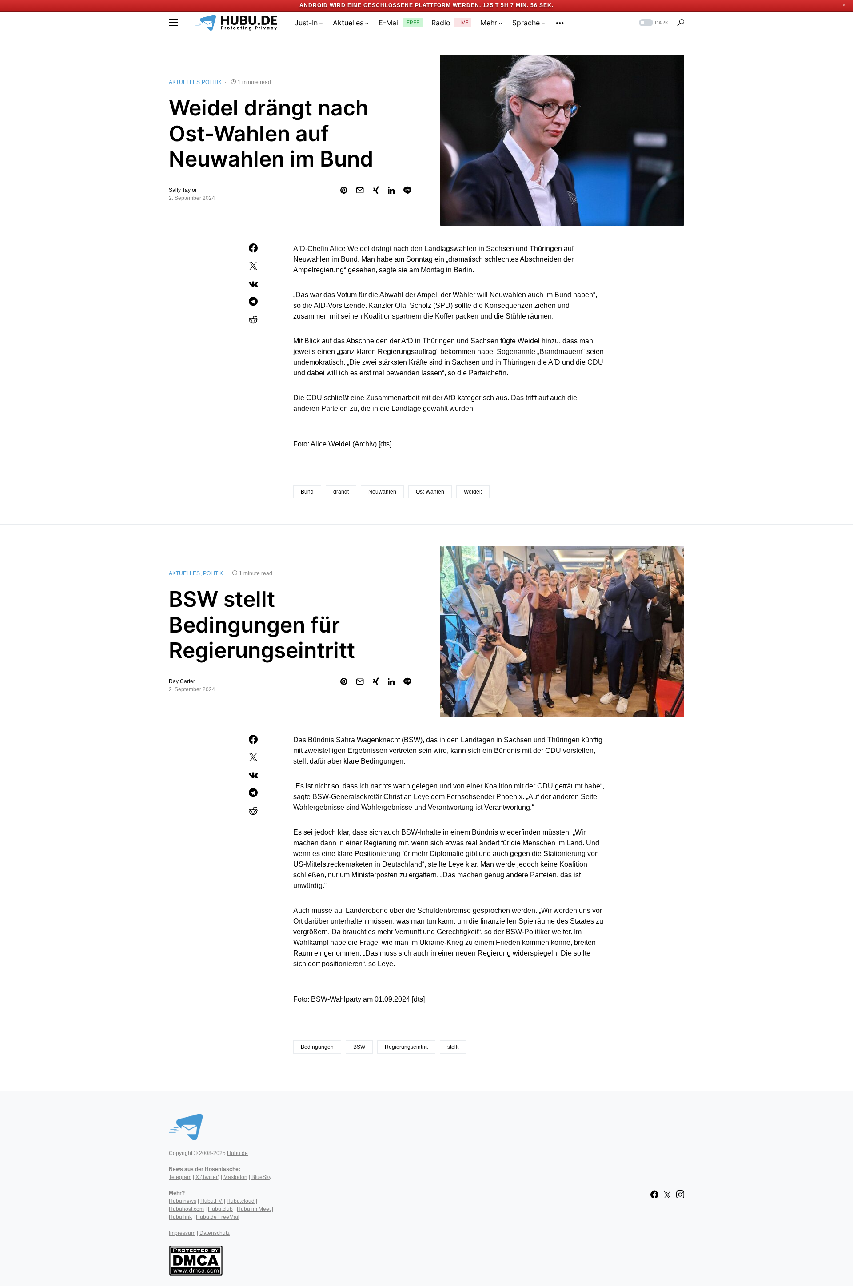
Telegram (180, 1177)
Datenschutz (214, 1233)
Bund (307, 492)
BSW (359, 1047)
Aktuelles (184, 82)
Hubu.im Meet (254, 1209)
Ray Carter (182, 681)
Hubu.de (237, 1153)
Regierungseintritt (406, 1047)
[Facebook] (654, 1194)
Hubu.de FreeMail (217, 1217)
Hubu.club (220, 1209)
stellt (452, 1047)
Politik (212, 82)
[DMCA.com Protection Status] (196, 1260)
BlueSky (261, 1177)
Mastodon (235, 1177)
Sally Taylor (183, 190)
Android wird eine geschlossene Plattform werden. (390, 5)
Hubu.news (182, 1201)
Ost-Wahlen (430, 492)
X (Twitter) (207, 1177)
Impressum (182, 1233)
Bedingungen (317, 1047)
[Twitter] (667, 1194)
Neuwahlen (382, 492)
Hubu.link (180, 1217)
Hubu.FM (211, 1201)
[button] (173, 22)
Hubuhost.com (186, 1209)
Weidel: (473, 492)
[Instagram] (680, 1194)
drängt (341, 492)
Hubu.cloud (241, 1201)
